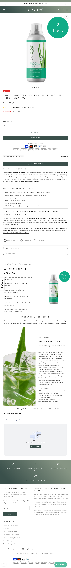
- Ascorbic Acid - (54, 409)
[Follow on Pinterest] (18, 549)
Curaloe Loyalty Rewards (11, 525)
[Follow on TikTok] (28, 549)
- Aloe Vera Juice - (18, 409)
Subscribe (10, 514)
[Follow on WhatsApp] (37, 549)
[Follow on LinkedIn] (33, 549)
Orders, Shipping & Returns (12, 538)
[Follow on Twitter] (9, 549)
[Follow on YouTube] (23, 549)
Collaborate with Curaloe (11, 535)
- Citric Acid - (37, 409)
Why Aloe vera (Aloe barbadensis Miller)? (16, 233)
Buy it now (35, 137)
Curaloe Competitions (10, 544)
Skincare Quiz (7, 528)
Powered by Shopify (47, 553)
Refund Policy (7, 541)
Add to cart (35, 132)
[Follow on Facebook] (4, 549)
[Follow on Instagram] (13, 549)
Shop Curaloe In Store (10, 531)
